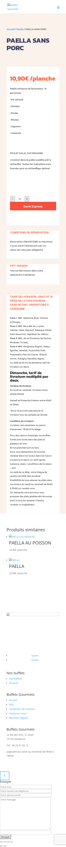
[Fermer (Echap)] (11, 841)
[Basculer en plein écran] (4, 841)
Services (13, 683)
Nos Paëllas (15, 678)
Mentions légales (18, 717)
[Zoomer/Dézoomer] (1, 841)
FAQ (11, 704)
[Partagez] (8, 841)
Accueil (11, 29)
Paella (20, 29)
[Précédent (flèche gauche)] (1, 845)
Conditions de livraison (22, 709)
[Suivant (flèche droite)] (4, 845)
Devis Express (33, 206)
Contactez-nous (18, 713)
